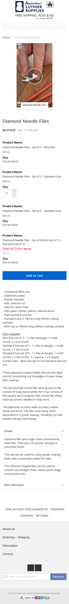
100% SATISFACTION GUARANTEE (26, 509)
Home (6, 37)
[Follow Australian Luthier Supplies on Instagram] (38, 567)
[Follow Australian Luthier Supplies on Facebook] (31, 567)
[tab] (34, 431)
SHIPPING (27, 516)
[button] (17, 110)
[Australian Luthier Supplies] (34, 10)
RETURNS (42, 516)
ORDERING (57, 509)
